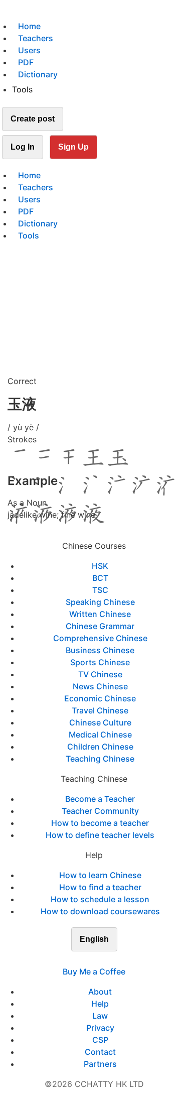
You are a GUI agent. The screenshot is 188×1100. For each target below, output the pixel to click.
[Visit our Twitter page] (88, 959)
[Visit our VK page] (100, 959)
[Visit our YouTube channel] (112, 959)
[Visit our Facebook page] (76, 959)
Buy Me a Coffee (94, 971)
